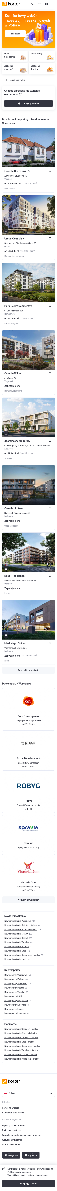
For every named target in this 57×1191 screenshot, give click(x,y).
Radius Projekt (11, 323)
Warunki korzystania (12, 1140)
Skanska (8, 458)
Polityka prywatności (12, 1130)
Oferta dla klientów (11, 1144)
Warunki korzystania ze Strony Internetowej (27, 1175)
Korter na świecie (10, 1108)
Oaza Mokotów (11, 526)
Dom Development (13, 391)
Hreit (6, 660)
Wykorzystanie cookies (13, 1125)
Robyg (7, 593)
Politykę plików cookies (18, 1172)
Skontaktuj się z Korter (13, 1112)
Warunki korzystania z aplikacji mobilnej (21, 1135)
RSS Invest (9, 188)
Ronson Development (14, 256)
